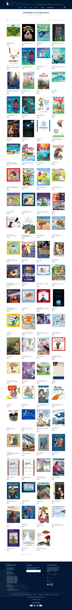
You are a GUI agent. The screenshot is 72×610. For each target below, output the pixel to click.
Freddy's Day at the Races (42, 381)
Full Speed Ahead (25, 187)
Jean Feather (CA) (9, 547)
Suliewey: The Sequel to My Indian (13, 67)
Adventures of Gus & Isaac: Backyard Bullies (12, 309)
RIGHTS (35, 594)
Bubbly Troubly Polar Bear (57, 235)
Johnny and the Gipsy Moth (12, 381)
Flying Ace (54, 115)
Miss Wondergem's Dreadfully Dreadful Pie (42, 309)
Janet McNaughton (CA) (56, 476)
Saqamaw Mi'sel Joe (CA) (11, 476)
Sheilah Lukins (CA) (55, 114)
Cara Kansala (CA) (25, 42)
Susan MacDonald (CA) (25, 138)
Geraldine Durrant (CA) (10, 259)
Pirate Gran (9, 333)
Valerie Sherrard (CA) (40, 307)
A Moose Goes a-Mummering (42, 212)
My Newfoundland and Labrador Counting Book (13, 454)
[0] (64, 7)
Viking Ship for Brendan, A (12, 501)
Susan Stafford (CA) (25, 380)
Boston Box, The (55, 453)
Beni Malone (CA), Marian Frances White (27, 427)
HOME (20, 7)
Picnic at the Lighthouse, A (42, 187)
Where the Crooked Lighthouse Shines (13, 91)
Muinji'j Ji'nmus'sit (10, 477)
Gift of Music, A (9, 356)
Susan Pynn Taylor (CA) (40, 234)
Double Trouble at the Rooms (57, 187)
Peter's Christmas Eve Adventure (43, 333)
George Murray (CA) (10, 234)
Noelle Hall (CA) (9, 427)
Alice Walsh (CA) (39, 259)
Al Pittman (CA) (24, 234)
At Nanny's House (10, 212)
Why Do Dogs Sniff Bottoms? (57, 404)
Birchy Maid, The (55, 260)
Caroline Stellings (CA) (25, 355)
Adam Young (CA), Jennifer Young (12, 114)
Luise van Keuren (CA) (40, 355)
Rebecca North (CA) (40, 114)
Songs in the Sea (40, 43)
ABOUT (36, 7)
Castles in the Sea (25, 501)
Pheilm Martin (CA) (40, 42)
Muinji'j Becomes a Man (26, 477)
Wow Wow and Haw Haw (11, 235)
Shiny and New (9, 139)
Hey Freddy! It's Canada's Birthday (57, 357)
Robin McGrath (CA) (55, 259)
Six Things (38, 139)
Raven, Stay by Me (40, 356)
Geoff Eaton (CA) (39, 138)
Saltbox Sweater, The (56, 477)
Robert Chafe (9, 138)
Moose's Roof (54, 162)
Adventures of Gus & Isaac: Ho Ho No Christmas (13, 284)
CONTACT (42, 7)
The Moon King (24, 115)
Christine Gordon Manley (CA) (57, 138)
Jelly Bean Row (25, 308)
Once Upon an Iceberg (26, 91)
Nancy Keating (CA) (25, 259)
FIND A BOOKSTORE (54, 594)
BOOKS (25, 7)
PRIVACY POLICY (22, 594)
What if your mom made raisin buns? (42, 429)
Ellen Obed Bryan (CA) (55, 427)
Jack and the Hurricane (26, 212)
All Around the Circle (41, 162)
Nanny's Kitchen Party (41, 115)
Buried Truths (39, 260)
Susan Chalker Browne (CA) (56, 355)
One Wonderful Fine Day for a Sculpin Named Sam (27, 236)
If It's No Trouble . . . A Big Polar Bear (43, 284)
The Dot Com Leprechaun (27, 356)
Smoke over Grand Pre (26, 453)
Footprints (54, 381)
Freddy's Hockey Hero (56, 333)
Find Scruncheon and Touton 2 (58, 283)
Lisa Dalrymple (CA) (55, 186)
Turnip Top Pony (40, 501)
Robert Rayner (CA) (55, 380)
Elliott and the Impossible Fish (27, 162)
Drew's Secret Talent (11, 43)
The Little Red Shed (10, 115)
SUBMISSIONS (29, 594)
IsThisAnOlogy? (40, 66)
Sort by (56, 20)
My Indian (38, 91)
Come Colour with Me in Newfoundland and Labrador (12, 163)
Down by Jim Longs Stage (42, 548)
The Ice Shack (54, 91)
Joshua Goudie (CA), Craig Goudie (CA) (13, 186)
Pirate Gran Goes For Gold (12, 260)
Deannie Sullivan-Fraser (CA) (11, 380)
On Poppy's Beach (40, 235)
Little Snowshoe (25, 548)
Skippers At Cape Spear (41, 477)
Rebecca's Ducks (25, 404)
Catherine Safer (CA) (40, 427)
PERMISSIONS (40, 594)
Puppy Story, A (9, 404)
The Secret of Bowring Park (57, 139)
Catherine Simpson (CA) (10, 500)
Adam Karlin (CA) (54, 42)
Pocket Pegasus (25, 381)
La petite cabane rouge (26, 66)
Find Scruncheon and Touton (27, 333)
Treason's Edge (25, 139)
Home (30, 15)
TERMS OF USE (15, 594)
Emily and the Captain (11, 428)
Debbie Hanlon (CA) (10, 307)
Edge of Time (54, 308)
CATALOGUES (47, 594)
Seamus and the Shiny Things (27, 43)
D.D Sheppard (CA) (10, 42)
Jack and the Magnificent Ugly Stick (12, 188)
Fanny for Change (10, 548)
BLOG (31, 7)
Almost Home (24, 283)
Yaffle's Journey (25, 260)
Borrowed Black (55, 428)
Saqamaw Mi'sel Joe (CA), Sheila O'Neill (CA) (13, 66)
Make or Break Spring (56, 501)
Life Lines (53, 212)
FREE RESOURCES (50, 7)
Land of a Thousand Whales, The (43, 404)
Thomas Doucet (40, 453)
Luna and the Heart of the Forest (58, 43)
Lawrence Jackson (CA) (25, 500)
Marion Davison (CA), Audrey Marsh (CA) (27, 452)
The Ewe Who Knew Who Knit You (58, 66)
